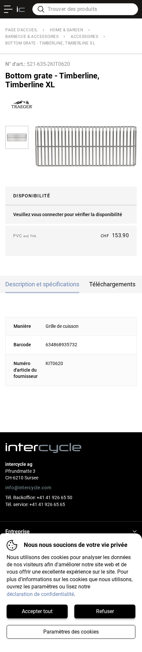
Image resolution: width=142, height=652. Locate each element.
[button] (16, 137)
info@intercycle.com (28, 487)
